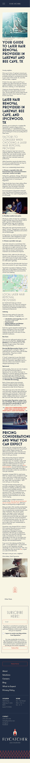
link (21, 549)
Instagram (5, 723)
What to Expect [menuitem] (9, 686)
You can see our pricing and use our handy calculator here (14, 502)
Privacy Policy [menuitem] (8, 690)
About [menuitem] (5, 671)
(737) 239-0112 (6, 719)
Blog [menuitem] (4, 682)
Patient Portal (15, 664)
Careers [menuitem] (5, 679)
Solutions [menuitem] (6, 675)
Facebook (5, 724)
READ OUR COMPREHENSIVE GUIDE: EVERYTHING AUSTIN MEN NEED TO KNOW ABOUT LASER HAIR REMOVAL (15, 409)
